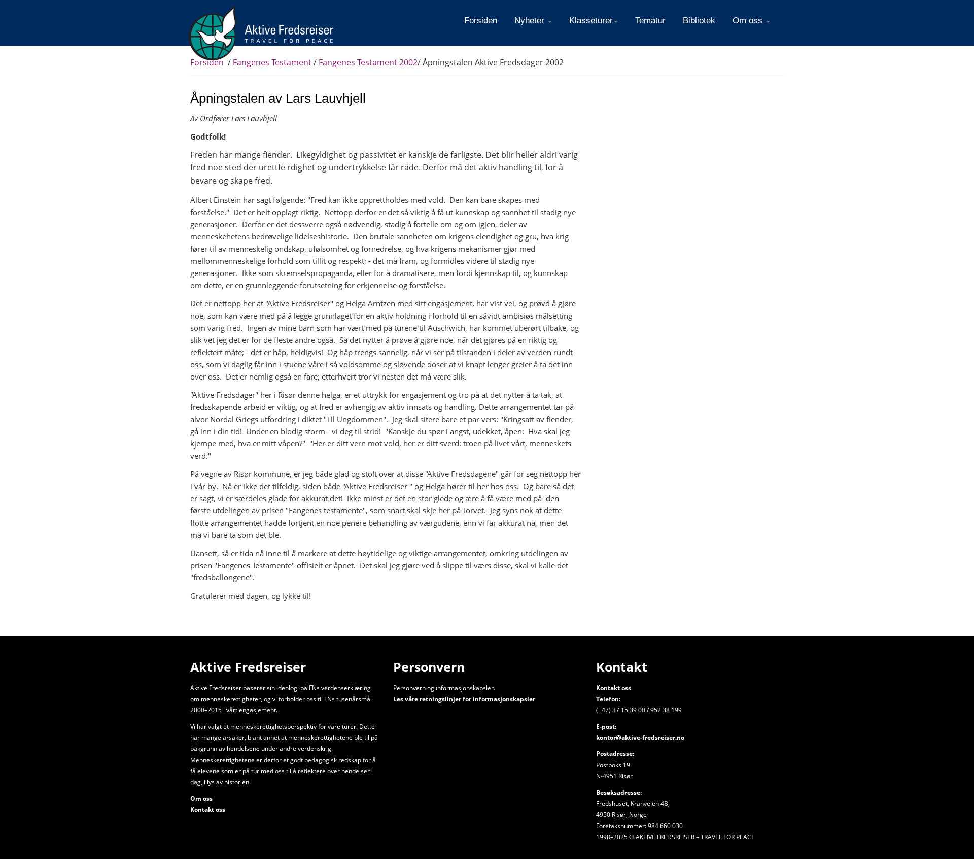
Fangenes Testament (272, 62)
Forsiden (207, 62)
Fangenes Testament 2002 (368, 62)
